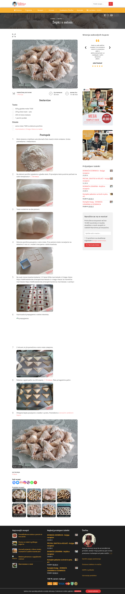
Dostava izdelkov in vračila (91, 564)
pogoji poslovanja (99, 240)
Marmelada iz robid (25, 564)
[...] (111, 553)
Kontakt (80, 10)
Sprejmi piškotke (93, 591)
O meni (51, 10)
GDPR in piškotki (88, 570)
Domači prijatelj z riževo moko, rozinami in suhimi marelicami (29, 550)
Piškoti (14, 474)
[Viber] (28, 482)
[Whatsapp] (31, 482)
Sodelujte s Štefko (66, 10)
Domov (53, 18)
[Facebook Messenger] (17, 482)
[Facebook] (14, 482)
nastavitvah (77, 591)
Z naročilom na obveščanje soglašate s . (95, 239)
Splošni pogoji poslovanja (91, 559)
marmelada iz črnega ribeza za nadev (28, 129)
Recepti (40, 10)
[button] (14, 35)
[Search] (111, 4)
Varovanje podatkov (89, 575)
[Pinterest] (35, 482)
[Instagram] (24, 482)
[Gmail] (21, 482)
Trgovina (28, 10)
